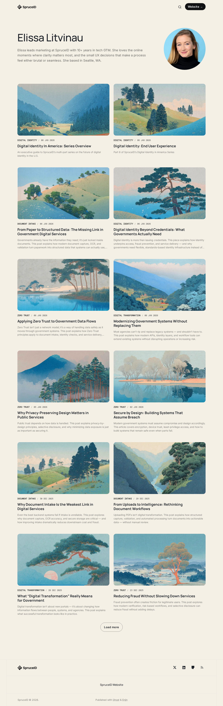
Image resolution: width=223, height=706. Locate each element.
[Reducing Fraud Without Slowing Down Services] (160, 575)
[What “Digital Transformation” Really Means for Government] (63, 575)
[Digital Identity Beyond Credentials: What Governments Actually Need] (160, 208)
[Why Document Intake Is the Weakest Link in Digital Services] (63, 483)
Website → (195, 6)
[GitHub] (192, 667)
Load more (111, 627)
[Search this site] (180, 7)
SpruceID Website (111, 685)
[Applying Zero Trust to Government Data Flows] (63, 300)
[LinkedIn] (183, 667)
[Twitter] (174, 667)
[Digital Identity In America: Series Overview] (63, 121)
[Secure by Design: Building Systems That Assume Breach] (160, 391)
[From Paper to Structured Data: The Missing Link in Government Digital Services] (63, 208)
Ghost (116, 699)
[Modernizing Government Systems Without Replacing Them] (160, 300)
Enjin (125, 699)
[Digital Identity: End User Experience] (160, 121)
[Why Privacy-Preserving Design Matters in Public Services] (63, 391)
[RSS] (201, 667)
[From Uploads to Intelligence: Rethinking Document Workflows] (160, 483)
